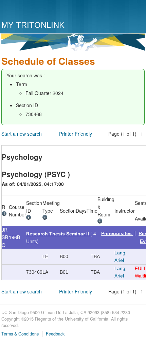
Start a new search (21, 133)
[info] (5, 214)
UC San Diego (40, 11)
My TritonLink (33, 25)
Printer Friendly (75, 133)
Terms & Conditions (20, 334)
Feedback (55, 334)
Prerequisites (117, 233)
